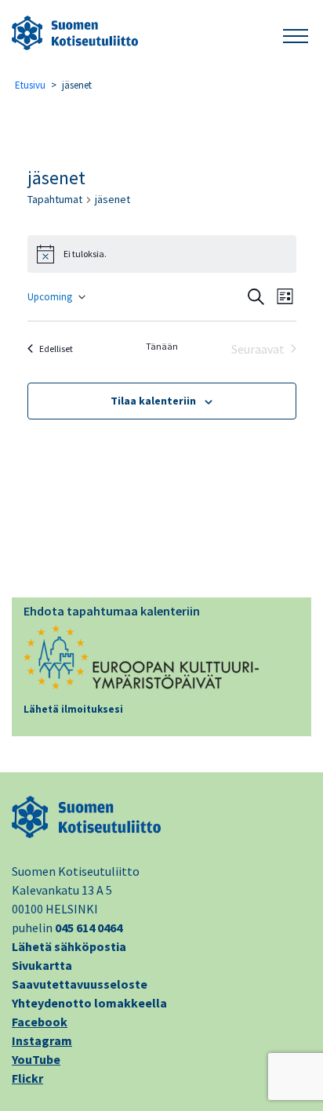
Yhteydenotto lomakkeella (89, 1003)
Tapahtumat (54, 199)
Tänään (162, 346)
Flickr (27, 1078)
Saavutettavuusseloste (79, 984)
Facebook (39, 1021)
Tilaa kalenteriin (153, 401)
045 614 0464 (88, 927)
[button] (295, 33)
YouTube (36, 1059)
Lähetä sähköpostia (69, 946)
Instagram (42, 1040)
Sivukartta (42, 965)
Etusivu (30, 85)
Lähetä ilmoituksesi (73, 709)
